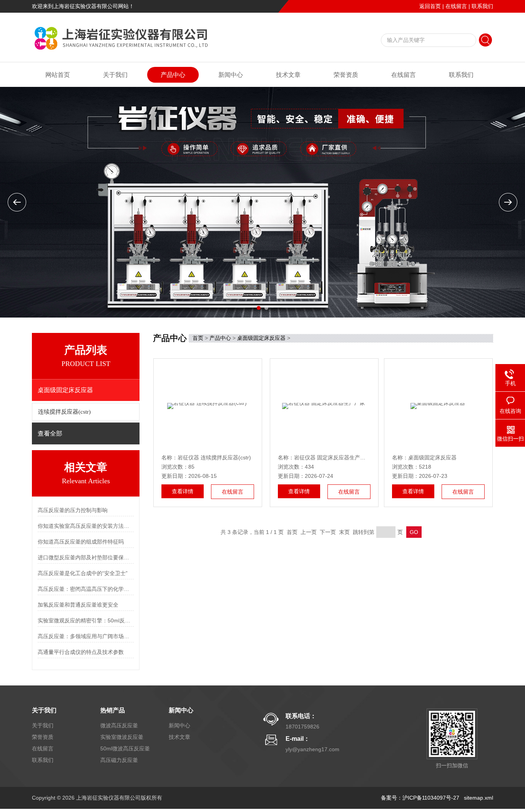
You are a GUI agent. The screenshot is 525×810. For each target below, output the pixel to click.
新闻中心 (230, 75)
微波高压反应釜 (119, 725)
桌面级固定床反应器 (261, 338)
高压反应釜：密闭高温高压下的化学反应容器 (86, 589)
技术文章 (288, 75)
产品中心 (173, 75)
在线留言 (456, 6)
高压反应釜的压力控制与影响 (73, 510)
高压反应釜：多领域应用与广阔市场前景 (86, 636)
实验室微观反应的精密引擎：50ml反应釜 (86, 620)
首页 (198, 338)
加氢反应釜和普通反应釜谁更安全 (78, 605)
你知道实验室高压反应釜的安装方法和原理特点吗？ (86, 526)
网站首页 (57, 75)
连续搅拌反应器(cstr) (64, 412)
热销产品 (112, 710)
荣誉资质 (346, 75)
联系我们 (482, 6)
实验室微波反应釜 (121, 737)
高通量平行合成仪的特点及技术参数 (81, 652)
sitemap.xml (478, 798)
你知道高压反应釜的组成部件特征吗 (81, 542)
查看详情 (182, 491)
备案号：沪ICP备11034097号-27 (420, 798)
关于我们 (115, 75)
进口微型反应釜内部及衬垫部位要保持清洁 (86, 557)
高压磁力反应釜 (119, 760)
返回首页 (430, 6)
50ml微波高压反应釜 (125, 748)
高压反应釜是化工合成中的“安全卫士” (83, 573)
